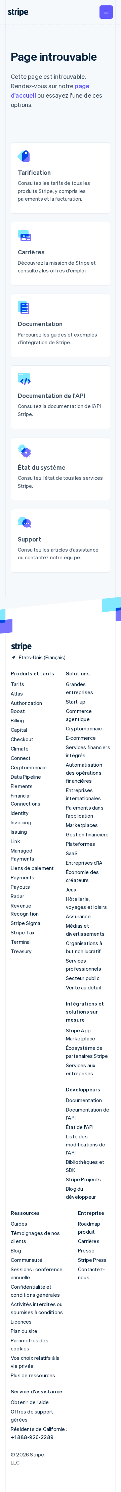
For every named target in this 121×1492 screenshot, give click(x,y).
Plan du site (24, 1331)
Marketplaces (82, 825)
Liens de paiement (32, 868)
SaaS (72, 853)
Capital (19, 729)
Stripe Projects (83, 1179)
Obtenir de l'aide (30, 1402)
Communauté (26, 1259)
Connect (21, 758)
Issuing (19, 831)
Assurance (78, 916)
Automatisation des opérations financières (84, 772)
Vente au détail (83, 987)
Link (15, 841)
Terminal (21, 941)
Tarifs (17, 684)
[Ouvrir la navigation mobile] (106, 12)
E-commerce (81, 737)
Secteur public (82, 978)
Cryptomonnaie (29, 767)
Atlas (17, 693)
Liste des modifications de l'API (85, 1144)
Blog (16, 1250)
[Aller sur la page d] (18, 646)
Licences (21, 1321)
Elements (22, 786)
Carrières (88, 1241)
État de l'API (80, 1127)
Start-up (76, 701)
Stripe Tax (23, 932)
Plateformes (80, 843)
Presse (86, 1250)
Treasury (21, 951)
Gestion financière (87, 834)
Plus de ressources (33, 1375)
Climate (20, 748)
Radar (17, 896)
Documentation (84, 1100)
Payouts (20, 886)
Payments (23, 877)
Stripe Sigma (25, 923)
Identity (20, 813)
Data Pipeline (26, 776)
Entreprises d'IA (84, 862)
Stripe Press (92, 1259)
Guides (19, 1223)
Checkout (22, 739)
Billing (17, 720)
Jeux (71, 889)
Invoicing (21, 822)
